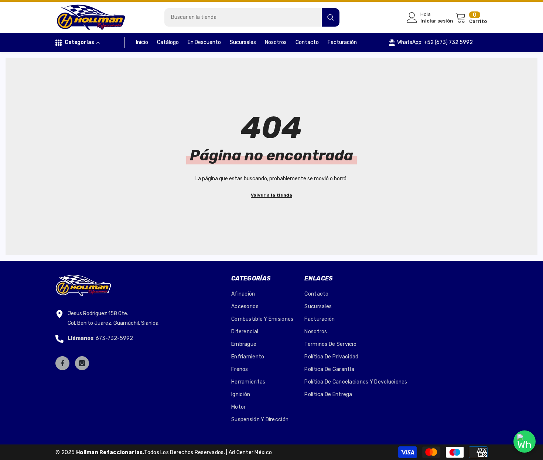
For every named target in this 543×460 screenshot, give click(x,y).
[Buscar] (251, 17)
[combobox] (243, 17)
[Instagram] (82, 363)
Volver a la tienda (271, 195)
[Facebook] (62, 363)
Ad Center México (250, 452)
